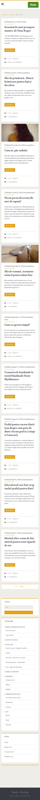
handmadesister (29, 193)
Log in (6, 742)
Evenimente (9, 702)
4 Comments (12, 117)
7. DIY (11, 15)
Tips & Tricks (9, 635)
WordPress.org (8, 756)
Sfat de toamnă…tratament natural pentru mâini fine (18, 246)
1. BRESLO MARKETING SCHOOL (14, 627)
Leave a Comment (14, 62)
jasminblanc (26, 73)
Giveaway (8, 707)
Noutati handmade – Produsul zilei (15, 662)
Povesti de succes (10, 630)
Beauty (16, 59)
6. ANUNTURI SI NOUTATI (12, 694)
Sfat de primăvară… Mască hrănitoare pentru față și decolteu (18, 81)
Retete (7, 720)
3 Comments (12, 577)
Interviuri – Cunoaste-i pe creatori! (15, 657)
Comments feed (9, 752)
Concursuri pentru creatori (13, 697)
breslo (24, 22)
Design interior (10, 680)
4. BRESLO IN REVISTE (11, 672)
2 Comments (12, 469)
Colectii (8, 653)
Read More (10, 50)
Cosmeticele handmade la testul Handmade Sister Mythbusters (18, 376)
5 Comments (12, 182)
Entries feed (8, 747)
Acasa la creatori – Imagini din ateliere (16, 648)
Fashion (8, 685)
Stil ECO (8, 689)
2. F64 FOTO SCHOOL (11, 640)
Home (4, 15)
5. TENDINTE (8, 676)
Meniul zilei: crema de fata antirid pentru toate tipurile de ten (19, 542)
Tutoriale (8, 725)
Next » (22, 587)
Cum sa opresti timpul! (17, 325)
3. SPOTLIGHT (8, 644)
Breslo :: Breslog (20, 792)
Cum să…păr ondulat (8, 125)
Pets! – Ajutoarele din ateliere (14, 667)
